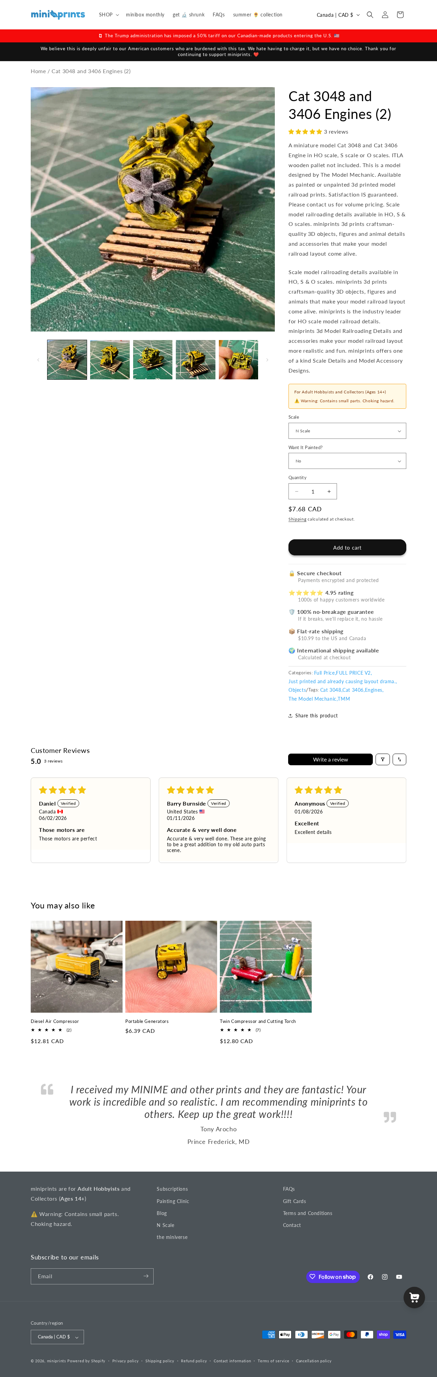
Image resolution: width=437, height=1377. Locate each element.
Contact (292, 1225)
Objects (297, 690)
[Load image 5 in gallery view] (238, 359)
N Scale (165, 1225)
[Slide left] (38, 359)
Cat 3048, (331, 690)
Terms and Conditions (308, 1213)
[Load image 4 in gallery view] (195, 359)
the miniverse (172, 1237)
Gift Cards (294, 1201)
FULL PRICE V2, (354, 673)
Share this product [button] (316, 716)
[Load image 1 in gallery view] (67, 359)
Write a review (330, 759)
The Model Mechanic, (313, 699)
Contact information (232, 1361)
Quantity (297, 478)
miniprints (57, 1361)
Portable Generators (147, 1021)
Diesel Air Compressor (55, 1021)
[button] (108, 15)
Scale (293, 417)
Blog (162, 1213)
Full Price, (325, 673)
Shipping (297, 519)
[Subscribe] (145, 1276)
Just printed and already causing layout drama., (342, 682)
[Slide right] (267, 359)
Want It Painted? (305, 447)
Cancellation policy (314, 1361)
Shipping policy (159, 1361)
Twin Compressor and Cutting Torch (258, 1021)
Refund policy (194, 1361)
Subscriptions (172, 1189)
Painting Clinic (173, 1201)
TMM (344, 699)
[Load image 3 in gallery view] (152, 359)
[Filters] (383, 759)
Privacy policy (125, 1361)
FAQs (289, 1189)
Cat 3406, (353, 690)
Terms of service (273, 1361)
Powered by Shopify (86, 1361)
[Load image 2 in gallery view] (109, 359)
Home (38, 71)
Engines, (374, 690)
